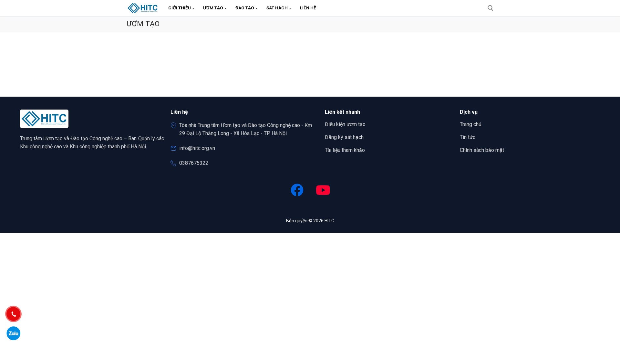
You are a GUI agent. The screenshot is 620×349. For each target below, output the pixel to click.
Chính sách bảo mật (482, 150)
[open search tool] (490, 8)
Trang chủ (470, 124)
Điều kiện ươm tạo (345, 124)
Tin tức (467, 137)
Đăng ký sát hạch (344, 137)
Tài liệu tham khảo (345, 150)
